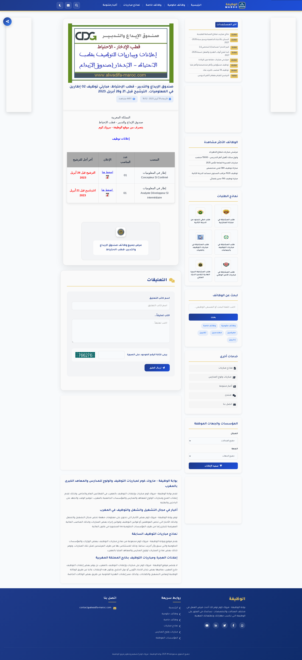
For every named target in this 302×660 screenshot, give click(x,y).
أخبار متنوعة (110, 5)
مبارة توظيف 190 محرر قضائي (224, 179)
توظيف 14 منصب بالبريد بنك (220, 70)
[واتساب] (242, 625)
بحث (213, 317)
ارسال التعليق (155, 368)
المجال (234, 434)
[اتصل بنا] (68, 5)
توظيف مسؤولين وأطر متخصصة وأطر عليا (213, 65)
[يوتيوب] (207, 625)
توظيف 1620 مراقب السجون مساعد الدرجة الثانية (215, 173)
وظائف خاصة (153, 5)
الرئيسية (196, 5)
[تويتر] (224, 625)
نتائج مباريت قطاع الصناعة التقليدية (217, 34)
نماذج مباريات (131, 5)
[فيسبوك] (233, 625)
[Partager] (7, 21)
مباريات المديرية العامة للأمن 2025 (222, 163)
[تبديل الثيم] (60, 5)
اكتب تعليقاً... (162, 315)
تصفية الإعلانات (211, 466)
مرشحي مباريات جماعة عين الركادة (218, 60)
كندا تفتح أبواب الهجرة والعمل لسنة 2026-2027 (214, 54)
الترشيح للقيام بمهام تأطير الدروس (217, 76)
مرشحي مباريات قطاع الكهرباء (223, 152)
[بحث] (76, 5)
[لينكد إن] (216, 625)
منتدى (228, 395)
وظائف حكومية (176, 5)
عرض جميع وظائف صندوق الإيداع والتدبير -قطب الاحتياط (121, 247)
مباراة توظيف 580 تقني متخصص (222, 168)
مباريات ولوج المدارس (220, 377)
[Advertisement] (121, 432)
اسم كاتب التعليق (159, 298)
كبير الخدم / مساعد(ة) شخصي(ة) (218, 47)
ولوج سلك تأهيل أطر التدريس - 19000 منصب (216, 158)
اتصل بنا (227, 404)
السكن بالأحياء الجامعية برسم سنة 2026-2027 (214, 41)
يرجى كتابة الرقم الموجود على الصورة (147, 355)
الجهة (235, 449)
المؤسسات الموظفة (167, 638)
